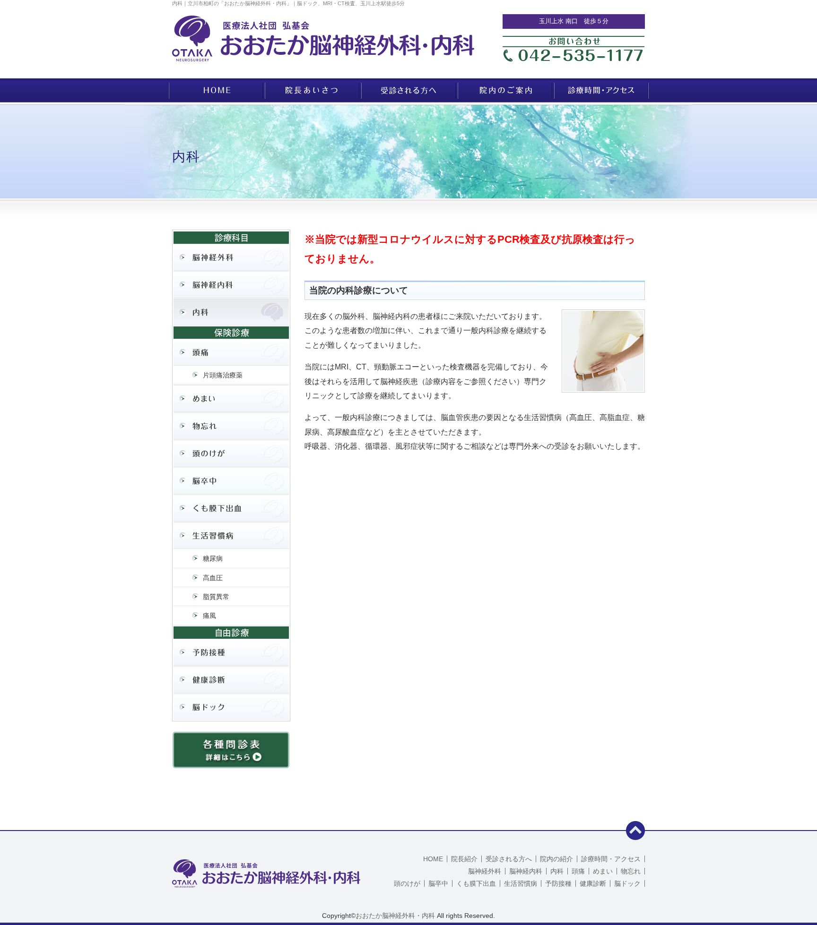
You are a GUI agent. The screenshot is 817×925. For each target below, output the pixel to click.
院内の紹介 (556, 859)
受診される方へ (509, 859)
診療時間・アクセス (611, 859)
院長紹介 (464, 859)
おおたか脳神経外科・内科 (395, 915)
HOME (433, 859)
